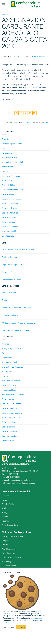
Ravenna (5, 520)
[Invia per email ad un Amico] (30, 113)
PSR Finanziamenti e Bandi (13, 189)
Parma (4, 499)
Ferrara (5, 516)
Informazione (7, 166)
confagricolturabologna (38, 56)
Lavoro (5, 171)
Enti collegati (7, 561)
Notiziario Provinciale (11, 175)
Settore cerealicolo (10, 203)
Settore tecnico (8, 221)
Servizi (5, 544)
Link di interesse (9, 565)
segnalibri (45, 122)
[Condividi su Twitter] (26, 113)
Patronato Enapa (9, 180)
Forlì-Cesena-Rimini (10, 525)
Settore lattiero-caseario (12, 208)
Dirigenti (5, 540)
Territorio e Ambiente (11, 231)
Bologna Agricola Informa (13, 143)
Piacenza (6, 495)
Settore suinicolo (9, 217)
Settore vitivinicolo (10, 226)
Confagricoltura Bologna (12, 536)
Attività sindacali (9, 548)
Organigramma (8, 553)
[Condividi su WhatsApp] (16, 113)
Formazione (7, 152)
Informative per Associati (12, 162)
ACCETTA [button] (21, 627)
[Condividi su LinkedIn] (34, 113)
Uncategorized (8, 235)
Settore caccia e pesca (11, 198)
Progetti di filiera (9, 185)
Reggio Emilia (8, 504)
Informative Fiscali (9, 157)
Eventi (4, 148)
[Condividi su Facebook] (21, 113)
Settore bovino (8, 194)
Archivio (5, 139)
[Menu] (3, 4)
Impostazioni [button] (9, 627)
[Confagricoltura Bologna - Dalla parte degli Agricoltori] (25, 4)
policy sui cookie (38, 618)
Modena (5, 508)
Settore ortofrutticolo (11, 212)
